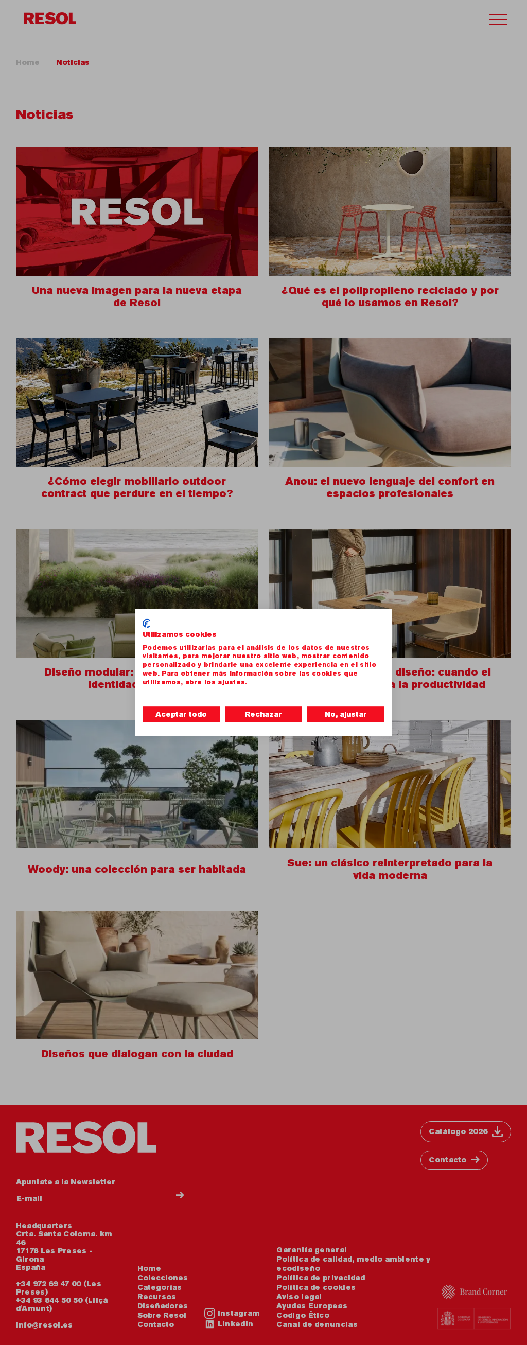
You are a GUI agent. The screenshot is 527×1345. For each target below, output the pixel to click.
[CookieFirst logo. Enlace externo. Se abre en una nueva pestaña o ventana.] (146, 623)
